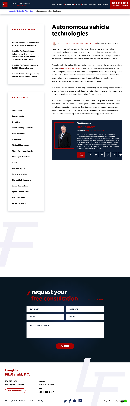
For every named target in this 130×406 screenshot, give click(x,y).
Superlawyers (102, 154)
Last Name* (74, 309)
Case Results (92, 4)
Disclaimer (34, 401)
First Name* (34, 309)
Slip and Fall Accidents (21, 180)
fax (40, 389)
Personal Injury (18, 169)
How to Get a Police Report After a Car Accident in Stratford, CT (25, 44)
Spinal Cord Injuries (20, 192)
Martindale (120, 154)
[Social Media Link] (65, 402)
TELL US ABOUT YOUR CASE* (40, 325)
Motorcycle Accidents (21, 157)
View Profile (81, 154)
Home (53, 4)
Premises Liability (19, 174)
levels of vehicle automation (71, 68)
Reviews (84, 4)
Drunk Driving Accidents (22, 128)
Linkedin (96, 154)
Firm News (75, 43)
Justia (90, 154)
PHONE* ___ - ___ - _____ (78, 317)
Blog (99, 4)
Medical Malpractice (20, 145)
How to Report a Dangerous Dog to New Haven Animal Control (25, 75)
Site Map (40, 401)
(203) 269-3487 (46, 392)
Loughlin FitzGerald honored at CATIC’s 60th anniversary (25, 67)
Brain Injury (17, 110)
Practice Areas (69, 4)
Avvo (108, 154)
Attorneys (60, 4)
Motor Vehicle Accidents (88, 43)
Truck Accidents (18, 198)
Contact (105, 4)
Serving (78, 4)
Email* (32, 317)
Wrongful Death (19, 203)
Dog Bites (16, 122)
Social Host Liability (20, 186)
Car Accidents (18, 116)
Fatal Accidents (18, 134)
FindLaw (114, 154)
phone (42, 381)
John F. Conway (65, 43)
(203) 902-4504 (120, 3)
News (14, 163)
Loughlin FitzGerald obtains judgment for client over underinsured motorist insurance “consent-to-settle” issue (26, 55)
